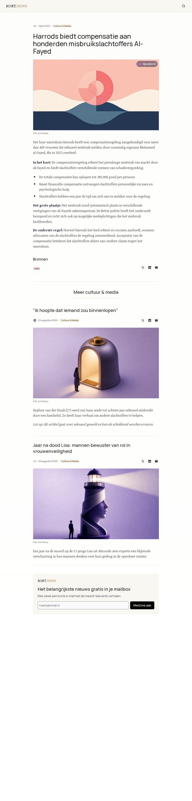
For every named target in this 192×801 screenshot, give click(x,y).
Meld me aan (142, 605)
